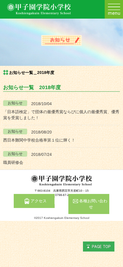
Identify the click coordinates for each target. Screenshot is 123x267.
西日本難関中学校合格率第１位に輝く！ (39, 140)
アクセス (39, 201)
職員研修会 (13, 162)
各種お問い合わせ (93, 204)
